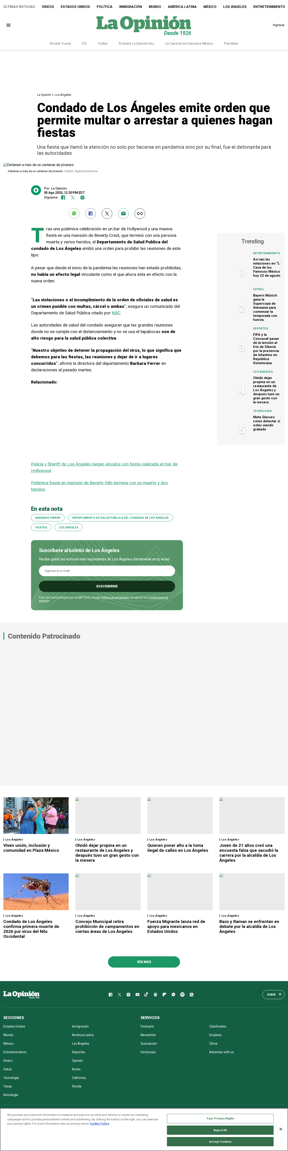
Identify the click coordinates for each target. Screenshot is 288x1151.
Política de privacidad (114, 597)
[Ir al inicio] (21, 994)
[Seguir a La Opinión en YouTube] (137, 994)
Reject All (220, 1130)
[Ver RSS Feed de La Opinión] (191, 994)
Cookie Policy (99, 1123)
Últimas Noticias (19, 7)
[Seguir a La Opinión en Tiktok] (146, 994)
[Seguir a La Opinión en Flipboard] (164, 994)
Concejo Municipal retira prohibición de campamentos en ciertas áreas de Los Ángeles (107, 926)
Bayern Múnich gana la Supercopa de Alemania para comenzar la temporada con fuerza (265, 307)
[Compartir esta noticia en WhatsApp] (74, 213)
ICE (84, 43)
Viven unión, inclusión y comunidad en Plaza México (31, 848)
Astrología (10, 1095)
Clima (213, 1043)
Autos (76, 1069)
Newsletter (148, 1035)
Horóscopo (148, 1052)
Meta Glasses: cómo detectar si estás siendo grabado (266, 423)
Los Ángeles (235, 7)
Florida (76, 1086)
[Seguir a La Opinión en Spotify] (182, 994)
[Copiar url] (140, 213)
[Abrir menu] (8, 25)
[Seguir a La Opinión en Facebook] (63, 197)
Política (104, 7)
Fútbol (103, 43)
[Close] (281, 1129)
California (79, 1078)
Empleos (215, 1035)
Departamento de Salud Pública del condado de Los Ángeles (120, 517)
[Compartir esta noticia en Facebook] (90, 213)
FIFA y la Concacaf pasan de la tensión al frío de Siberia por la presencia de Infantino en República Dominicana (266, 349)
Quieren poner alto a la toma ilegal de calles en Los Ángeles (178, 848)
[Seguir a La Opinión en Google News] (155, 994)
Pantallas (231, 43)
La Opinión (44, 94)
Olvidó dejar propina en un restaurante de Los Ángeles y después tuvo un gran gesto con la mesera (266, 390)
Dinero (8, 1060)
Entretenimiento (266, 253)
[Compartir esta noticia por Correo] (123, 213)
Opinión (77, 1060)
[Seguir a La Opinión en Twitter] (73, 197)
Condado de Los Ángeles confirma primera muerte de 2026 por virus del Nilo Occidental (31, 929)
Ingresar (279, 25)
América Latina (182, 7)
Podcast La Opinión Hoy (136, 43)
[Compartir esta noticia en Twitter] (107, 213)
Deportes (260, 328)
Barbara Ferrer (48, 517)
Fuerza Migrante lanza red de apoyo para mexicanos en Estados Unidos (176, 926)
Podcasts (147, 1026)
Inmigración (130, 7)
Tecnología (262, 411)
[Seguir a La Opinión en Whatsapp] (173, 994)
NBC (116, 312)
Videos (48, 7)
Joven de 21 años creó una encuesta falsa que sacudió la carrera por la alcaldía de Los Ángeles (248, 853)
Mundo (155, 7)
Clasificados (217, 1026)
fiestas (41, 527)
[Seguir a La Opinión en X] (119, 994)
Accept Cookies (220, 1141)
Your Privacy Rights (220, 1118)
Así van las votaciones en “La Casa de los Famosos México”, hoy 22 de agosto (267, 267)
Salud (7, 1069)
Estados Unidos (75, 7)
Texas (7, 1086)
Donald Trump (60, 43)
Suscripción (149, 1043)
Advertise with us (221, 1052)
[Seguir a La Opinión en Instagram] (82, 197)
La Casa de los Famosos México (189, 43)
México (209, 7)
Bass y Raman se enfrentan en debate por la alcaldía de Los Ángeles (249, 926)
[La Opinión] (144, 25)
